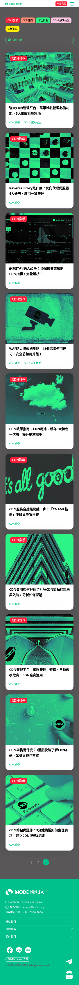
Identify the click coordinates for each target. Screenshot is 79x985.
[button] (72, 3)
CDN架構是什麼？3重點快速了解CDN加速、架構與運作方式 (38, 753)
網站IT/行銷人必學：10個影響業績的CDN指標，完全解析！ (36, 271)
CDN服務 (28, 20)
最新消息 (12, 28)
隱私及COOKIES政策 (18, 959)
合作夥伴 (11, 929)
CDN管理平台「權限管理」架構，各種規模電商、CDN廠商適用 (39, 672)
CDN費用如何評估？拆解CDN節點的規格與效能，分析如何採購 (39, 592)
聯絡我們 (61, 3)
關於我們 (11, 936)
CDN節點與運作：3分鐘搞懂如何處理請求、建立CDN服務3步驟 (38, 833)
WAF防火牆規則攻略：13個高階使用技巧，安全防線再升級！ (37, 351)
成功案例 (43, 20)
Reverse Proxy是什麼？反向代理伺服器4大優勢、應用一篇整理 (39, 191)
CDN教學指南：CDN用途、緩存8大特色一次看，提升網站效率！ (38, 432)
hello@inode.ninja (32, 902)
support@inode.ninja (33, 907)
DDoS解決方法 (61, 20)
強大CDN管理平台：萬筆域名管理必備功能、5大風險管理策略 (39, 111)
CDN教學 (12, 20)
